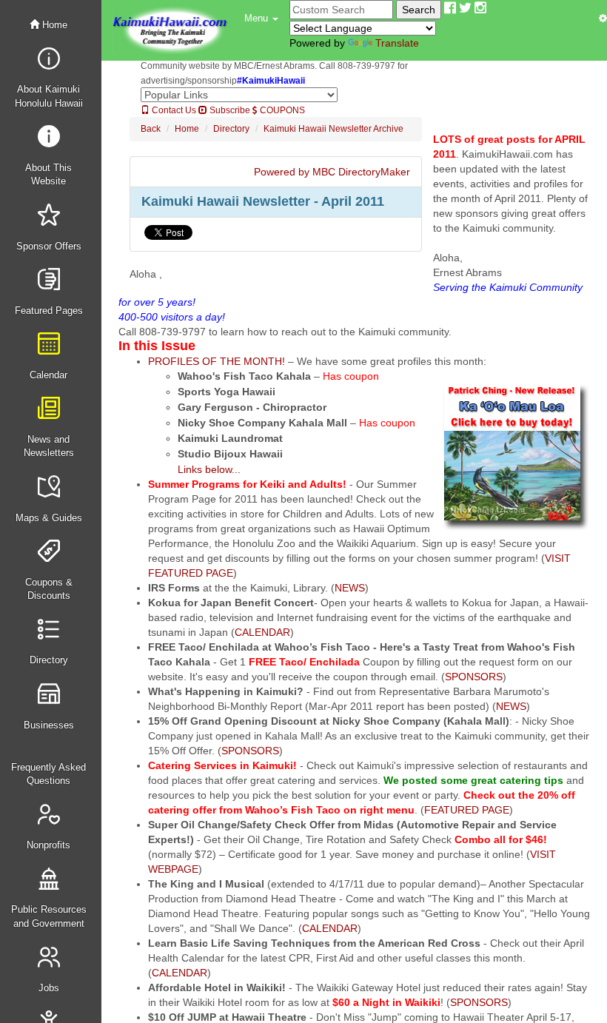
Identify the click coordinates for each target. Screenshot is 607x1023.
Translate (397, 43)
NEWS (350, 588)
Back (151, 129)
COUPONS (281, 110)
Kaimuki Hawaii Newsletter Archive (333, 129)
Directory (231, 129)
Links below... (209, 469)
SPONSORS (474, 676)
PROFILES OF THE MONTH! (216, 361)
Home (53, 24)
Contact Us (173, 110)
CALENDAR (262, 632)
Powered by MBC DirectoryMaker (332, 172)
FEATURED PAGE (466, 810)
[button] (261, 18)
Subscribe (228, 110)
